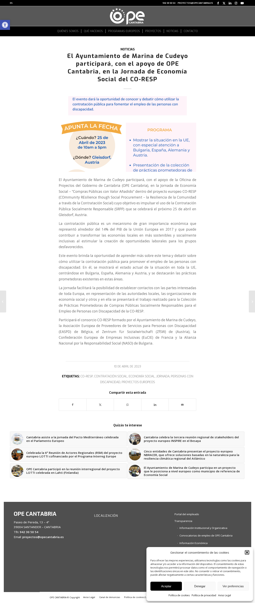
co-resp (86, 376)
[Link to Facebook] (218, 3)
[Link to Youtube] (242, 3)
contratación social (110, 376)
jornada (163, 376)
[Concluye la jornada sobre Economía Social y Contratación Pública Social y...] (252, 301)
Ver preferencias (233, 586)
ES (11, 2)
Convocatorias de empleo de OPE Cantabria (205, 535)
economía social (142, 376)
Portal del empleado (187, 514)
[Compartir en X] (100, 405)
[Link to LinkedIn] (230, 3)
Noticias (128, 49)
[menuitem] (11, 3)
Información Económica (193, 543)
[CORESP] (127, 134)
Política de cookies (179, 595)
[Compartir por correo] (182, 405)
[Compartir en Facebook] (72, 405)
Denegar (199, 586)
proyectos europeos (138, 382)
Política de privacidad (204, 595)
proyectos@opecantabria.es (195, 2)
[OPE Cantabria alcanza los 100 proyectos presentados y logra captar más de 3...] (3, 301)
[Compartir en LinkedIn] (155, 405)
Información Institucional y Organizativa (203, 528)
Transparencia (183, 521)
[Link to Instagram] (236, 3)
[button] (5, 25)
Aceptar (166, 586)
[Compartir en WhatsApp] (127, 405)
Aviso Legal (224, 595)
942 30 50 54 (169, 2)
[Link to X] (224, 3)
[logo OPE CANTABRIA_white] (127, 16)
